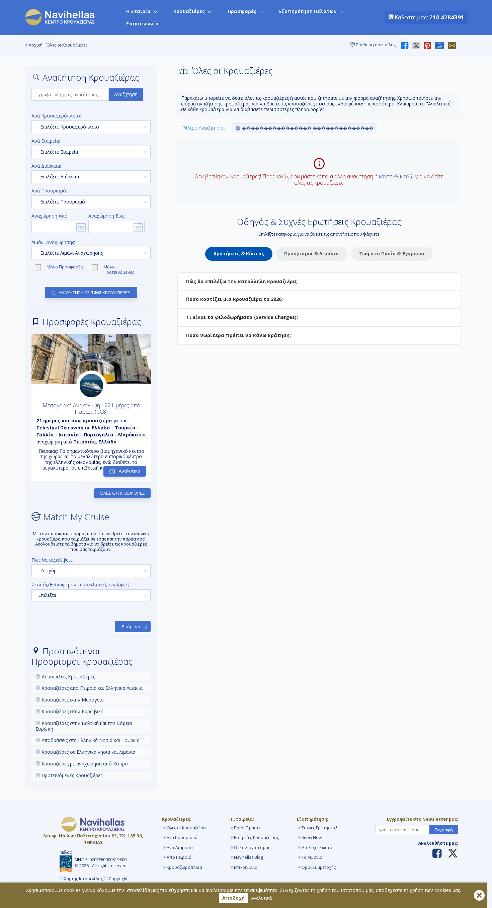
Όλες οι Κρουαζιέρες (187, 828)
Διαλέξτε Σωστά (317, 847)
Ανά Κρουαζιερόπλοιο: (56, 116)
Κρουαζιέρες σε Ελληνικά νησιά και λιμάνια (87, 752)
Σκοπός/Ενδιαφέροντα (80, 585)
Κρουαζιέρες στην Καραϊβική (71, 711)
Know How (312, 837)
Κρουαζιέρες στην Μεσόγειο (72, 699)
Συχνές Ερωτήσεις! (319, 828)
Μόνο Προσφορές (65, 267)
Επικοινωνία (142, 23)
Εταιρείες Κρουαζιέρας (256, 837)
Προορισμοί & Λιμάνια (311, 253)
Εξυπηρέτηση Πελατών (308, 11)
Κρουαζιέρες (189, 11)
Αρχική (36, 45)
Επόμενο (131, 627)
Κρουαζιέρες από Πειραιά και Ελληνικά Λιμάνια (91, 688)
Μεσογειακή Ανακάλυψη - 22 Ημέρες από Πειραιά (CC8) (91, 408)
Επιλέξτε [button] (47, 595)
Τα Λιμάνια (312, 857)
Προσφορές (242, 11)
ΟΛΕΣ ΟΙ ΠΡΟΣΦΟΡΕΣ (122, 493)
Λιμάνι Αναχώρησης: (53, 242)
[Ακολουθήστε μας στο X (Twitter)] (450, 853)
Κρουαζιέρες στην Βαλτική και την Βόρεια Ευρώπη (83, 726)
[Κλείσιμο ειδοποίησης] (479, 895)
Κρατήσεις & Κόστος (239, 253)
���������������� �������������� (308, 128)
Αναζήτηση (126, 94)
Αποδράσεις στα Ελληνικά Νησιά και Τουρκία (90, 740)
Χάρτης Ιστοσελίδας (83, 879)
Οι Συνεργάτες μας (252, 847)
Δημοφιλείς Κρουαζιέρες (67, 676)
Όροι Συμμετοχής (319, 867)
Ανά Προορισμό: (49, 191)
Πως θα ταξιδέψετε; (52, 560)
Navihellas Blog (248, 857)
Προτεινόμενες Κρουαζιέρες (71, 775)
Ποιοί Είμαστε (247, 828)
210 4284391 (446, 17)
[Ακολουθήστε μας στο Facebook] (436, 853)
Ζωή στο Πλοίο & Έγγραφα (391, 253)
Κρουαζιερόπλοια (184, 867)
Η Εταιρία (138, 11)
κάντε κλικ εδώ (396, 176)
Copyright (118, 879)
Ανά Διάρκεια (180, 847)
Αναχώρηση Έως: (106, 216)
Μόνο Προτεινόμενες (118, 269)
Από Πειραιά (179, 857)
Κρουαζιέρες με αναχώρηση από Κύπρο (84, 763)
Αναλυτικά (261, 898)
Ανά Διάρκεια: (46, 166)
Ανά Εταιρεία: (45, 141)
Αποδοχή (233, 898)
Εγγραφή (444, 830)
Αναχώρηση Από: (50, 216)
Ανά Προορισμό (182, 837)
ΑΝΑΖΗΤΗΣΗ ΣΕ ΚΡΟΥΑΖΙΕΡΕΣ (94, 293)
